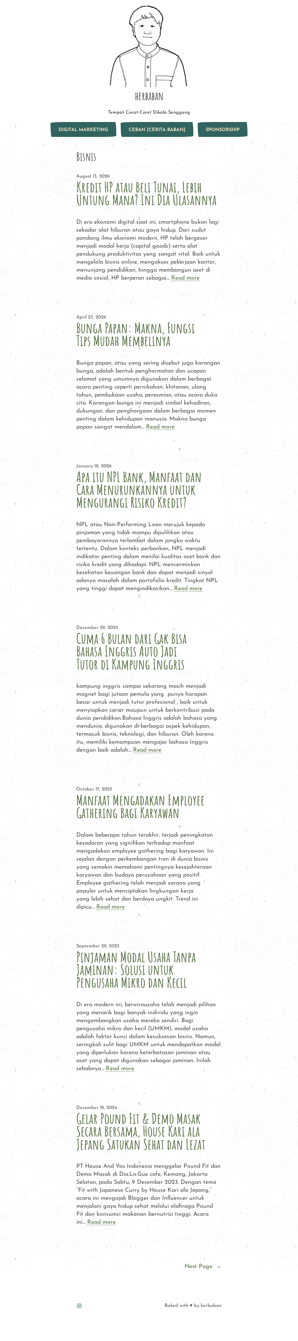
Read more (185, 278)
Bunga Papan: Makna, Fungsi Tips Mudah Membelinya (135, 334)
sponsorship (222, 129)
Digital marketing (83, 129)
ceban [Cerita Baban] (157, 129)
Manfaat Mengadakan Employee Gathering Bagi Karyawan (140, 806)
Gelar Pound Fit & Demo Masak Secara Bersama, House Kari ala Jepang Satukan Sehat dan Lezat (140, 1131)
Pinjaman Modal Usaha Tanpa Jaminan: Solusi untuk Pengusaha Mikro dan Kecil (136, 970)
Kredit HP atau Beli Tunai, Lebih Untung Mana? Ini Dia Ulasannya (146, 193)
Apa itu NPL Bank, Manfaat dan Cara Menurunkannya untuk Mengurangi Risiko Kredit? (139, 490)
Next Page (203, 1266)
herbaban (149, 96)
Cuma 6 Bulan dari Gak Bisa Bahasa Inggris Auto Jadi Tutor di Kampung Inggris (131, 651)
